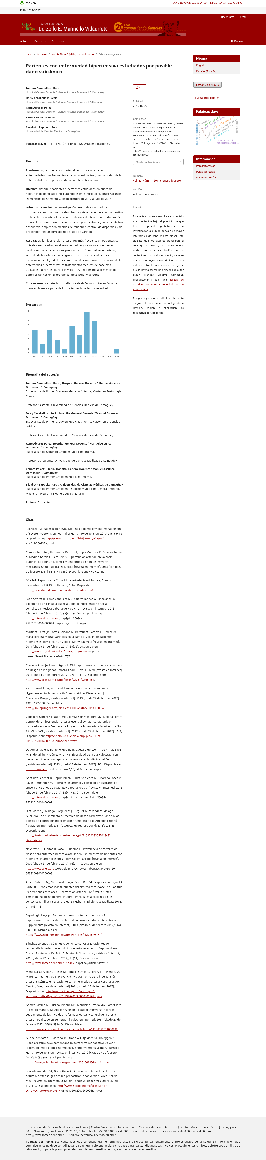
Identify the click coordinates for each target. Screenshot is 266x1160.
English (200, 65)
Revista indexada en (206, 98)
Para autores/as (205, 171)
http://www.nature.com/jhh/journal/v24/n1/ (75, 538)
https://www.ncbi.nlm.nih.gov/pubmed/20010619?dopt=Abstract (68, 1062)
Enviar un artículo (207, 85)
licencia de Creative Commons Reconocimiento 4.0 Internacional (158, 284)
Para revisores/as (206, 177)
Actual (24, 41)
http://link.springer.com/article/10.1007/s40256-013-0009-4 (65, 708)
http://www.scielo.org (40, 868)
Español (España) (206, 71)
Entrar (242, 17)
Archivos (40, 41)
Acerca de (58, 41)
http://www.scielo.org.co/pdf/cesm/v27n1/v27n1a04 (60, 680)
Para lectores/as (205, 166)
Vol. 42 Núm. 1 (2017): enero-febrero (73, 54)
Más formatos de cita (148, 162)
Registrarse (227, 17)
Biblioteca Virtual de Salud (226, 2)
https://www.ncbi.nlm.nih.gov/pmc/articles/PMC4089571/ (64, 935)
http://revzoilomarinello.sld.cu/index (50, 963)
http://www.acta (36, 769)
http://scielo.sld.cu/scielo (42, 618)
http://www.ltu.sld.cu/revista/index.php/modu (56, 651)
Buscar (238, 41)
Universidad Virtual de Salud (189, 2)
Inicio (29, 54)
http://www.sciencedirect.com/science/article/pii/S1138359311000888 (72, 1029)
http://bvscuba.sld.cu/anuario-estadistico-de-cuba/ (59, 590)
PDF (141, 87)
